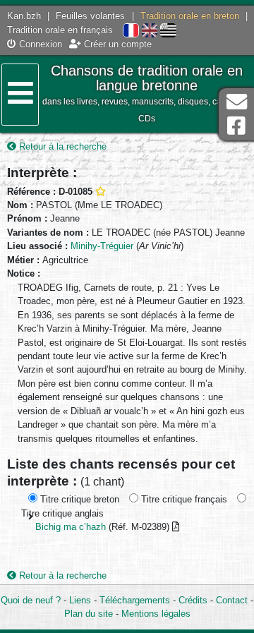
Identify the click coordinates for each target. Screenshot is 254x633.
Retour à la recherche (61, 146)
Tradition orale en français (60, 30)
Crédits (193, 600)
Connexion (39, 44)
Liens (80, 600)
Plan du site (88, 613)
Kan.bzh (24, 16)
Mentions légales (155, 613)
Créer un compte (116, 44)
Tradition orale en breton (189, 16)
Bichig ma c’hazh (70, 527)
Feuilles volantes (90, 16)
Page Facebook (236, 126)
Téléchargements (134, 600)
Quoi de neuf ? (31, 600)
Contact (232, 600)
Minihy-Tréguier (102, 246)
